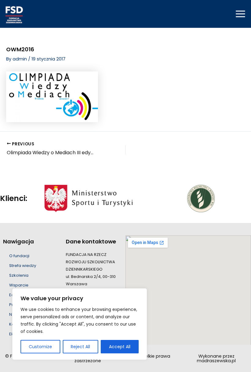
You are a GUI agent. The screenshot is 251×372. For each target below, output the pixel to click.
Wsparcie (18, 285)
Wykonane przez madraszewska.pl (216, 358)
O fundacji (19, 256)
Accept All (119, 347)
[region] (79, 324)
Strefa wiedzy (22, 265)
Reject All (80, 347)
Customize (40, 347)
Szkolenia (18, 275)
